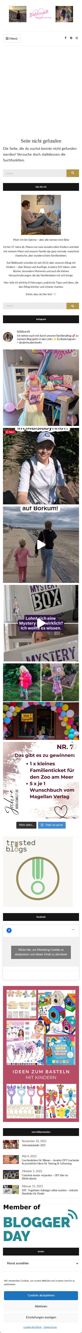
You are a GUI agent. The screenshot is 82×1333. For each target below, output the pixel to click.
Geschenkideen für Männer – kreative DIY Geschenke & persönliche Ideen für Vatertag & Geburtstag (50, 1162)
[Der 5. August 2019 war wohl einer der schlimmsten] (41, 387)
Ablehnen (41, 1306)
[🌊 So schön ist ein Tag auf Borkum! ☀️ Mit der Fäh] (41, 544)
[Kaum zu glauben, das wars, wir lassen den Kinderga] (41, 701)
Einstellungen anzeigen (41, 1317)
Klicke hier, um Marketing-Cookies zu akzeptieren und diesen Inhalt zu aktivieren (41, 952)
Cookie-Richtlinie (32, 1327)
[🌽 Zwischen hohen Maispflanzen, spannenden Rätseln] (41, 466)
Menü (13, 38)
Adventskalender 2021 (34, 1145)
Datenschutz (50, 1327)
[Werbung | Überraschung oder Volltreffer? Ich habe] (41, 623)
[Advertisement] (41, 88)
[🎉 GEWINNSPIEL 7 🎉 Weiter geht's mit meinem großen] (41, 780)
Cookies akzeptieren (41, 1295)
